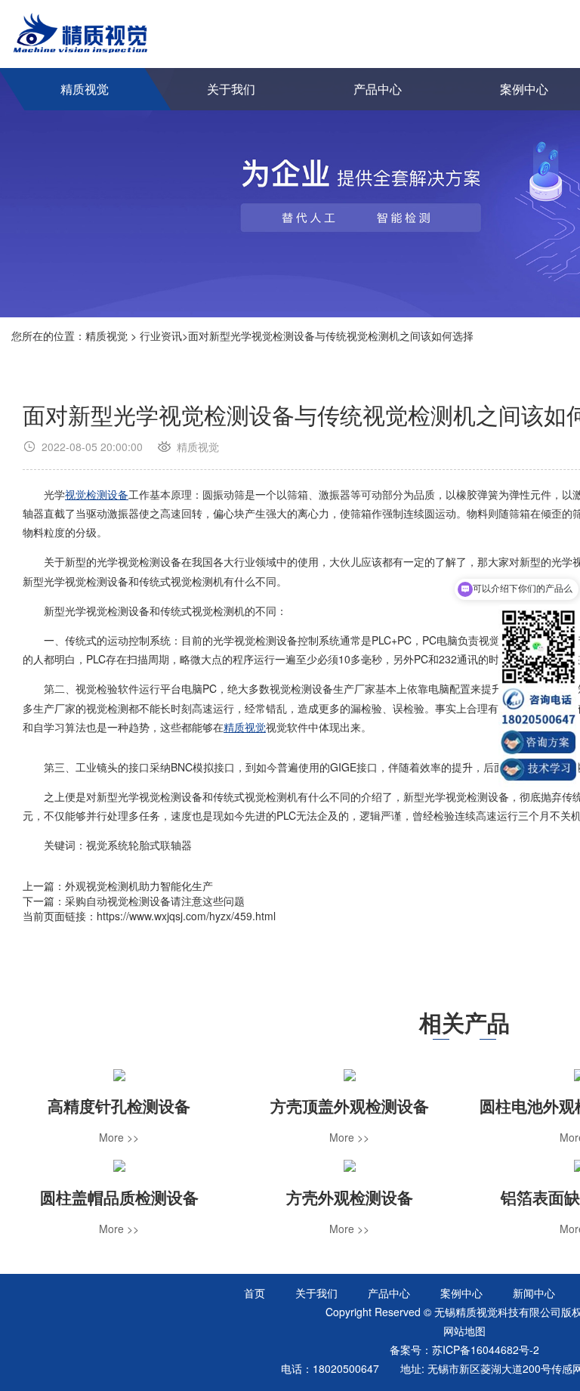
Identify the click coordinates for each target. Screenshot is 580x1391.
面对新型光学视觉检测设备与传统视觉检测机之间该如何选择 (331, 335)
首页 (254, 1292)
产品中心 (377, 88)
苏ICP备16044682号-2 (485, 1349)
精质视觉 (84, 88)
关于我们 (231, 88)
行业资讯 (161, 335)
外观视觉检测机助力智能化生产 (139, 885)
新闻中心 (534, 1292)
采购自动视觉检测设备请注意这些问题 (155, 900)
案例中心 (461, 1292)
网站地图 (464, 1330)
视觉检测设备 (96, 494)
